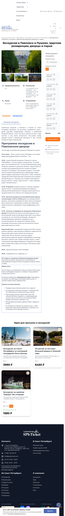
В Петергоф (6, 477)
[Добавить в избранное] (28, 329)
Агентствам (21, 2)
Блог (18, 20)
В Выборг (5, 485)
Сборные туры (38, 445)
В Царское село (7, 482)
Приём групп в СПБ (40, 448)
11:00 (11, 406)
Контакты (20, 16)
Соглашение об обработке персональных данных (11, 466)
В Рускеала (5, 493)
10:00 (47, 69)
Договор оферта (7, 470)
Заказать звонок (53, 31)
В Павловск (6, 495)
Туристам (20, 7)
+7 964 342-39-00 (54, 26)
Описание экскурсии (11, 122)
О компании (21, 11)
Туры (34, 480)
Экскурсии (36, 477)
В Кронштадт (6, 480)
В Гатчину (5, 490)
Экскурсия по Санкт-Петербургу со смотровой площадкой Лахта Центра (15, 351)
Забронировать (52, 139)
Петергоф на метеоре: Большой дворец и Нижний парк (47, 351)
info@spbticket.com (11, 456)
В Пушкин (5, 487)
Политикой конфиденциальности (17, 513)
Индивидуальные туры (41, 450)
